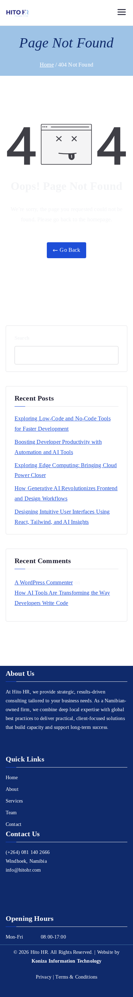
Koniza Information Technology (67, 961)
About (12, 789)
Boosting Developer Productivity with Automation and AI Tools (58, 447)
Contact (13, 824)
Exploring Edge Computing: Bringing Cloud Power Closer (66, 470)
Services (14, 801)
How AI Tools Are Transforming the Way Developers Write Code (62, 598)
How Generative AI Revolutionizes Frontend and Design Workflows (66, 493)
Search (22, 338)
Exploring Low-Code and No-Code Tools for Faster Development (63, 423)
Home (12, 777)
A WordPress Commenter (44, 582)
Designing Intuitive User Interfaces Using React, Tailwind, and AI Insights (62, 517)
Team (11, 812)
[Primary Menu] (121, 12)
